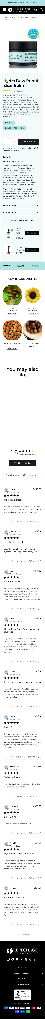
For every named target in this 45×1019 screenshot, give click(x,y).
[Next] (43, 3)
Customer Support (22, 973)
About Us (22, 979)
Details (7, 157)
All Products (23, 18)
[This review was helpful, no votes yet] (34, 521)
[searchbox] (13, 475)
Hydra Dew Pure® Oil (19, 232)
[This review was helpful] (34, 924)
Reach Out (22, 967)
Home (4, 18)
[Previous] (1, 3)
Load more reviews (22, 934)
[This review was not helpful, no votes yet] (38, 521)
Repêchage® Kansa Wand (21, 249)
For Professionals (22, 984)
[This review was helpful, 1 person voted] (34, 608)
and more (17, 150)
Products (12, 18)
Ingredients (9, 212)
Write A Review (22, 463)
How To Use (9, 205)
